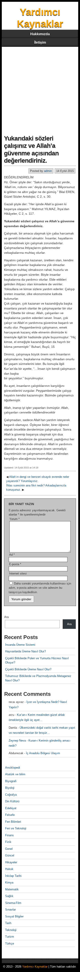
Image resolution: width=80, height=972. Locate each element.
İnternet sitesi (18, 573)
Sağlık (9, 896)
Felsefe (10, 815)
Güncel (9, 855)
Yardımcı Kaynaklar (35, 966)
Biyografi (10, 781)
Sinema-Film (13, 903)
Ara (6, 617)
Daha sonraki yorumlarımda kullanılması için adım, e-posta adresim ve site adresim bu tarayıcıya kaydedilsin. (40, 588)
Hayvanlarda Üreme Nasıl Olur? (25, 651)
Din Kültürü (12, 801)
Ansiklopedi (12, 767)
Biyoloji (9, 787)
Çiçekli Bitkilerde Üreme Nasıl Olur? (28, 669)
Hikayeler (11, 862)
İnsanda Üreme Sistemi (20, 644)
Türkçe (9, 943)
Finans (9, 835)
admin (48, 171)
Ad (12, 554)
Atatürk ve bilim (15, 774)
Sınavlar (10, 909)
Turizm (9, 936)
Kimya (9, 882)
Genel (9, 848)
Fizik (8, 842)
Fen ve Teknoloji (15, 828)
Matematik (12, 889)
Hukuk (9, 869)
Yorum (14, 519)
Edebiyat (10, 808)
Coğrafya (11, 794)
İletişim (40, 42)
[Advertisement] (40, 89)
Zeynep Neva (17, 740)
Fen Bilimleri (13, 821)
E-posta (15, 564)
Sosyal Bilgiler (14, 916)
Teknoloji (10, 930)
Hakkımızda (40, 34)
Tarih (8, 923)
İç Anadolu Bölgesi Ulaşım (43, 753)
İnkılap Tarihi (13, 876)
